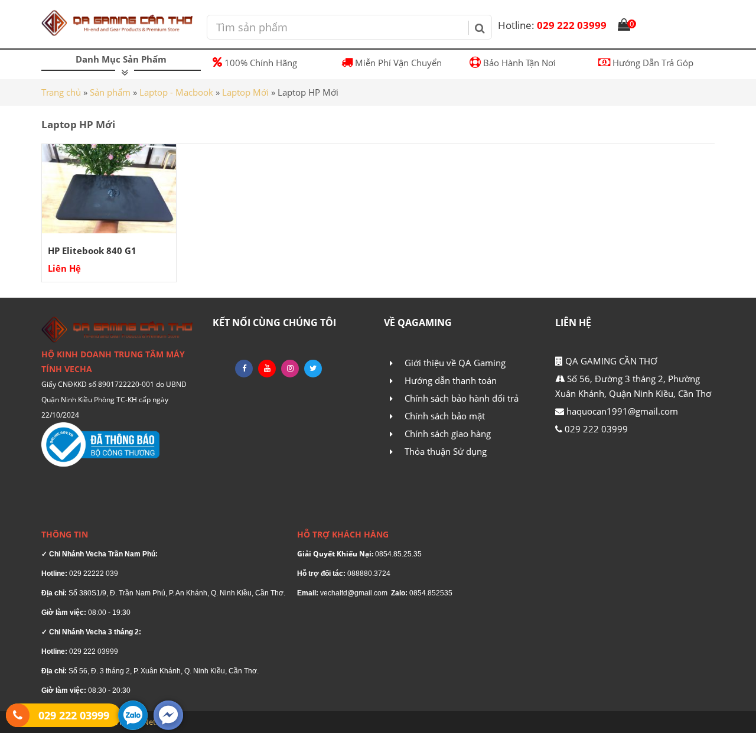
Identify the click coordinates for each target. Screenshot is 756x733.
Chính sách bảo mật (445, 416)
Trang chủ (61, 92)
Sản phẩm (110, 92)
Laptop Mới (245, 92)
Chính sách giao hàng (448, 433)
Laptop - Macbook (176, 92)
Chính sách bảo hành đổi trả (462, 398)
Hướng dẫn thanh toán (451, 380)
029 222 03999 (552, 25)
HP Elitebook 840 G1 (92, 250)
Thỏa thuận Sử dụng (446, 451)
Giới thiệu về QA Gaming (455, 363)
